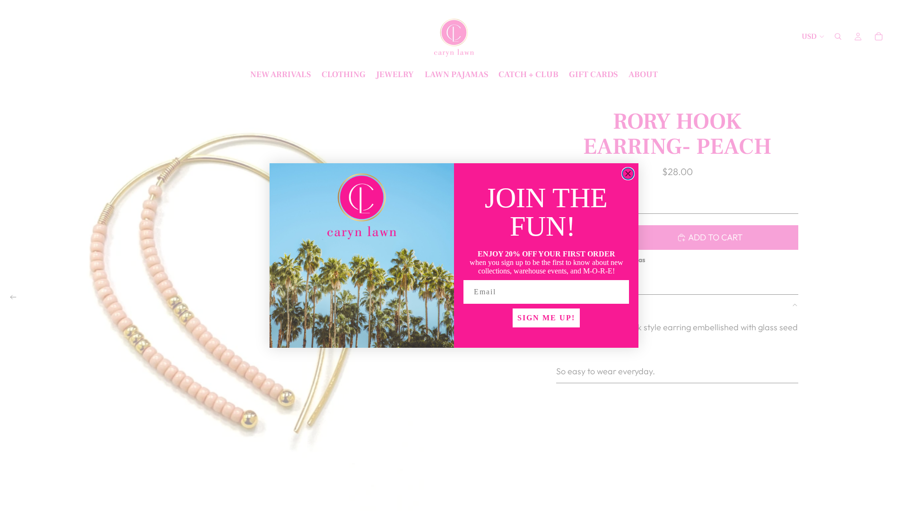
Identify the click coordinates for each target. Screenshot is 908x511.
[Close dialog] (628, 173)
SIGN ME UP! (546, 318)
